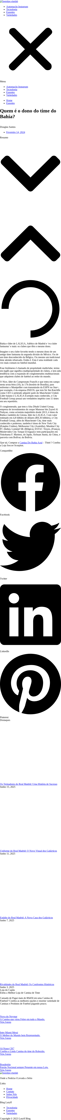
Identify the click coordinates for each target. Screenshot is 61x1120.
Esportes (10, 12)
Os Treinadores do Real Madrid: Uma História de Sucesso (28, 784)
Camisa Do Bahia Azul (31, 442)
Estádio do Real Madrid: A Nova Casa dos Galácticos (26, 917)
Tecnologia (11, 9)
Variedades (11, 15)
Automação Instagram (17, 6)
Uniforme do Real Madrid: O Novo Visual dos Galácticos (28, 851)
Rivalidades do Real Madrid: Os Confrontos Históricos (27, 984)
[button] (30, 51)
